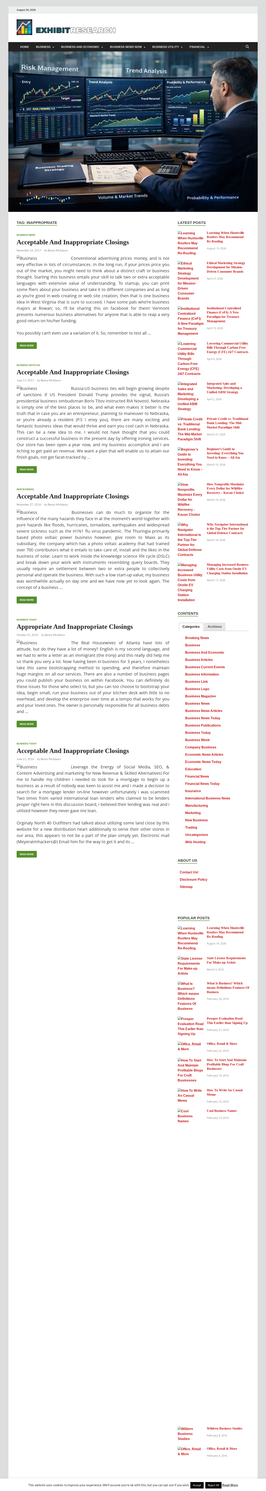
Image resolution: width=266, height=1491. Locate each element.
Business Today (27, 619)
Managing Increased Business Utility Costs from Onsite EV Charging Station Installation (228, 569)
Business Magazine (200, 696)
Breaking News (197, 638)
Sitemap (186, 887)
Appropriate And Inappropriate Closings (75, 626)
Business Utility (165, 47)
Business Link (196, 681)
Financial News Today (202, 783)
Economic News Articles (204, 754)
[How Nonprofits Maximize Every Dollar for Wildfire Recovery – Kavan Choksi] (191, 485)
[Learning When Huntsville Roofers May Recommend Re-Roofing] (191, 233)
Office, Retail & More (222, 1043)
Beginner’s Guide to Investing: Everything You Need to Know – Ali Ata (225, 453)
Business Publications (203, 725)
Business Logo (197, 689)
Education (193, 769)
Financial (197, 47)
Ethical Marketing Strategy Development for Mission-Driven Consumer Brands (226, 267)
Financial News (197, 776)
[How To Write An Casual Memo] (191, 1091)
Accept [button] (197, 1485)
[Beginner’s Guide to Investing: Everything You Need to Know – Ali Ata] (191, 449)
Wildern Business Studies (224, 1428)
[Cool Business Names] (191, 1111)
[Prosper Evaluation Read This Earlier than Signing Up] (191, 1019)
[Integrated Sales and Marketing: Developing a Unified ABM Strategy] (191, 384)
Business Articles (28, 365)
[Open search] (247, 47)
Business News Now (126, 47)
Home (24, 47)
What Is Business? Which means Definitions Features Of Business (228, 988)
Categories (191, 626)
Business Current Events (205, 667)
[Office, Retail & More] (191, 1044)
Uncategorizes (196, 835)
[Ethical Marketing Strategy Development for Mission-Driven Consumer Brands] (191, 263)
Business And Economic (80, 47)
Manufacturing (196, 805)
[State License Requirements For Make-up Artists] (191, 958)
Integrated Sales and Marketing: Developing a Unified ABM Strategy (224, 388)
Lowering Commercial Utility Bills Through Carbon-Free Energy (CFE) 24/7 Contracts (227, 348)
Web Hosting (195, 842)
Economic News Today (203, 762)
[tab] (191, 627)
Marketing (193, 813)
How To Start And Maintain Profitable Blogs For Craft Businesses (226, 1064)
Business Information (202, 674)
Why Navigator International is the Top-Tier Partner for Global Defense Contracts (227, 529)
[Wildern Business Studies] (191, 1429)
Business (43, 47)
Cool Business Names (222, 1111)
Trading (191, 827)
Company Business (200, 747)
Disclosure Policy (193, 879)
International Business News (207, 798)
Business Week (26, 235)
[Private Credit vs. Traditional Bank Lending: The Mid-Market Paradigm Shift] (191, 419)
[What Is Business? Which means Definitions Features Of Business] (191, 984)
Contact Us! (189, 872)
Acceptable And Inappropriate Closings (73, 242)
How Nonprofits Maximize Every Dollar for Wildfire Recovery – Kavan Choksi (225, 488)
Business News (197, 703)
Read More (25, 344)
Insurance (193, 791)
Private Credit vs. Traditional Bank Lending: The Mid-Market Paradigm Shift (227, 423)
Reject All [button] (213, 1485)
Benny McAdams (58, 250)
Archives (215, 626)
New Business (25, 489)
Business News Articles (203, 711)
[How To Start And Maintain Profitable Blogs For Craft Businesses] (191, 1060)
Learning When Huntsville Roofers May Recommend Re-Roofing (225, 237)
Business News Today (202, 718)
